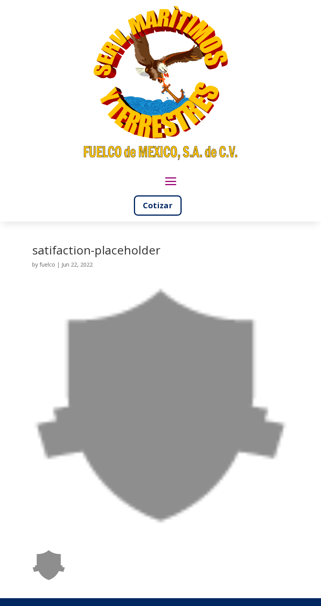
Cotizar (158, 205)
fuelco (47, 264)
